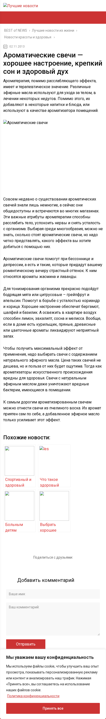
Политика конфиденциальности (33, 696)
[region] (53, 684)
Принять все (53, 708)
